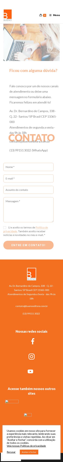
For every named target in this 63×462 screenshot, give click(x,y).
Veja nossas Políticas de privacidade (26, 445)
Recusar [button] (11, 452)
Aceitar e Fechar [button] (29, 452)
